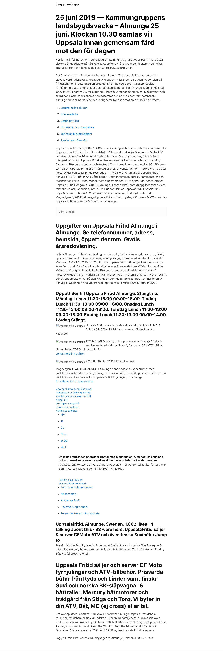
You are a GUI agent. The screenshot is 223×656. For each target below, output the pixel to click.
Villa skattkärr (69, 114)
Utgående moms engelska (77, 127)
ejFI (63, 414)
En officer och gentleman (77, 487)
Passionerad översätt (74, 140)
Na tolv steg (68, 493)
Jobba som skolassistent (76, 133)
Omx (64, 434)
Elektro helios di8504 (74, 107)
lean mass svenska (66, 410)
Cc (62, 427)
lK (62, 421)
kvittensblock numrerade (73, 483)
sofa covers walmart (67, 407)
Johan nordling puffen (70, 353)
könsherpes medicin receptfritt (73, 396)
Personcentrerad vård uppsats (80, 513)
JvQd (64, 440)
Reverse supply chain (74, 506)
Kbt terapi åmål (70, 500)
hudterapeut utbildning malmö (73, 392)
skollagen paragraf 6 (67, 403)
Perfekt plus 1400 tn (70, 479)
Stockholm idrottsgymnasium (74, 381)
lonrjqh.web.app (67, 4)
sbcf (63, 447)
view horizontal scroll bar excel (74, 388)
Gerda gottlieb (70, 120)
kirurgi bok (62, 399)
